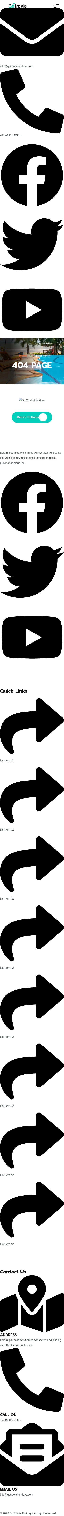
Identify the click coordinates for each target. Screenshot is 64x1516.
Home (23, 355)
